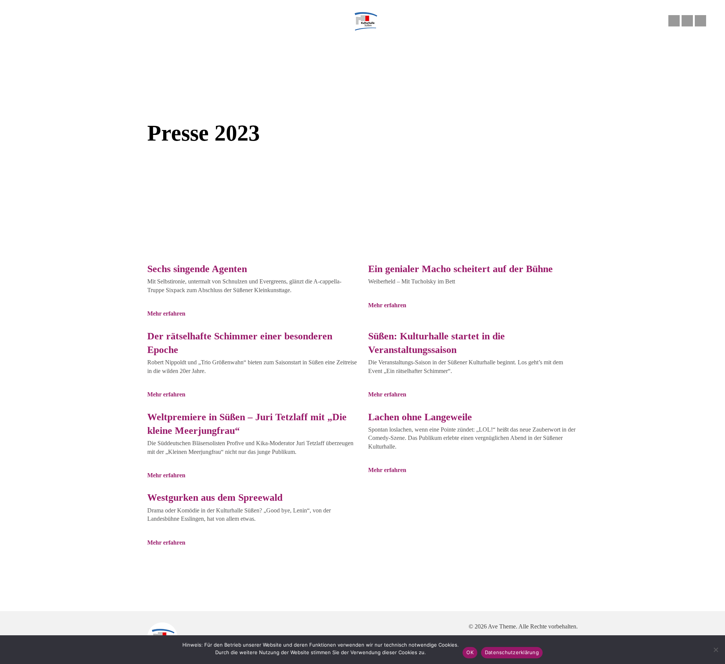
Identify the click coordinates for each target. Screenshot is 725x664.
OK (470, 652)
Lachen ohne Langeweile (420, 417)
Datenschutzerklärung (512, 652)
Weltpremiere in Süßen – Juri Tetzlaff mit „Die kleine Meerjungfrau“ (247, 424)
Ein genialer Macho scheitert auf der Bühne (460, 268)
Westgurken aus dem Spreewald (214, 497)
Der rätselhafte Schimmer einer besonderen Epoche (239, 343)
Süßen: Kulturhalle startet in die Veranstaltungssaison (436, 343)
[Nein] (715, 649)
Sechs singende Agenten (197, 268)
